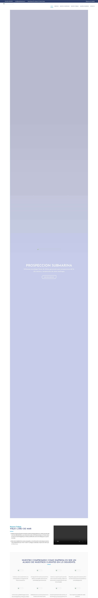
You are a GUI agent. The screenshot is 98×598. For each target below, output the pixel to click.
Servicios (56, 6)
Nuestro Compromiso (65, 6)
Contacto (92, 6)
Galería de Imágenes (84, 6)
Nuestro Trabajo (75, 6)
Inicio (52, 6)
